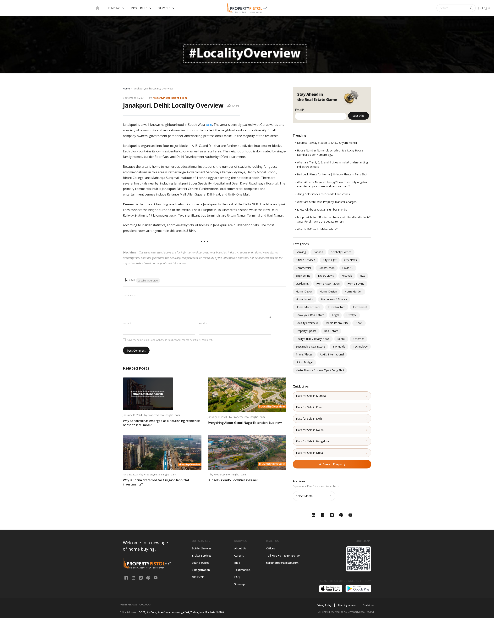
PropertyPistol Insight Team (169, 97)
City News (350, 260)
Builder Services (201, 548)
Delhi (209, 125)
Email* (300, 110)
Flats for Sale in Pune (309, 407)
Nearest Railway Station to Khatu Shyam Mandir (327, 143)
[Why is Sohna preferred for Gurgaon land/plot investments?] (162, 452)
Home (126, 88)
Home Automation (328, 283)
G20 (362, 275)
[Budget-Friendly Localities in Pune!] (247, 452)
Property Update (306, 331)
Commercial (303, 268)
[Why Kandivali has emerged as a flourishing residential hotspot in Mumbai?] (162, 393)
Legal (335, 315)
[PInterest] (148, 577)
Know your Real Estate (310, 315)
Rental (341, 339)
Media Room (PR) (337, 323)
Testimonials (242, 570)
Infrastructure (336, 307)
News (359, 323)
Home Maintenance (308, 307)
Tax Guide (339, 346)
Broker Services (201, 555)
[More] (229, 106)
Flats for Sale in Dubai (309, 453)
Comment (129, 295)
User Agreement (347, 605)
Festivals (347, 275)
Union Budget (304, 362)
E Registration (201, 570)
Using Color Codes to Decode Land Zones (323, 194)
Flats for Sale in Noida (310, 430)
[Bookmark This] (130, 279)
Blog (237, 562)
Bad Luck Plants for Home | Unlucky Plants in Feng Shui (332, 174)
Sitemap (239, 584)
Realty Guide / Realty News (313, 339)
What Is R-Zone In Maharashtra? (317, 229)
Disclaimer (368, 605)
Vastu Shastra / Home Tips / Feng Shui (320, 370)
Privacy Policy (324, 605)
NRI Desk (198, 577)
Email (203, 323)
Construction (327, 268)
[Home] (97, 8)
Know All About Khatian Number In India (322, 209)
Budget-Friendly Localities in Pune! (233, 480)
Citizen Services (305, 260)
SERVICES (164, 8)
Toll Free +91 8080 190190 (283, 555)
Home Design (328, 291)
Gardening (302, 283)
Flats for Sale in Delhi (309, 418)
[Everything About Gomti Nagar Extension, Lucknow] (247, 394)
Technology (360, 346)
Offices (270, 548)
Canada (318, 252)
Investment (360, 307)
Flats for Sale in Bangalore (312, 441)
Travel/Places (304, 354)
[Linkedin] (134, 577)
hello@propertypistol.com (282, 562)
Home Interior (304, 299)
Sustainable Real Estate (310, 346)
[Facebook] (126, 577)
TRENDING (113, 8)
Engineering (303, 275)
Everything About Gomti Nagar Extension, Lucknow (245, 423)
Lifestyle (351, 315)
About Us (240, 548)
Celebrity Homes (341, 252)
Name (127, 323)
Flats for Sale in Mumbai (311, 396)
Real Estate (331, 331)
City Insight (330, 260)
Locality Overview (148, 280)
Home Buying (355, 283)
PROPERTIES (139, 8)
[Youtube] (155, 577)
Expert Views (326, 275)
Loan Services (200, 562)
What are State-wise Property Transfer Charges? (327, 202)
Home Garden (353, 291)
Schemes (358, 339)
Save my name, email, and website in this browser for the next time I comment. (170, 340)
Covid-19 (347, 268)
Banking (301, 252)
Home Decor (304, 291)
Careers (239, 555)
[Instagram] (141, 577)
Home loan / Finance (334, 299)
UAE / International (332, 354)
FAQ (237, 577)
